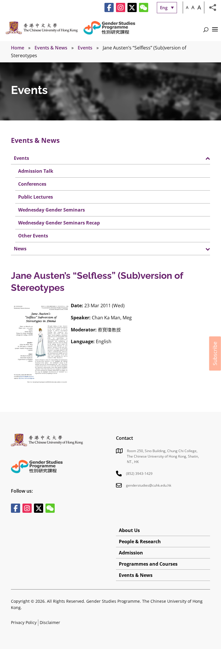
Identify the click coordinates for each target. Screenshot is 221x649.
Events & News (51, 48)
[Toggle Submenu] (200, 157)
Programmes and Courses (148, 564)
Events (85, 48)
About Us (129, 530)
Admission (131, 553)
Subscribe (215, 353)
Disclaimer (50, 622)
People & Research (140, 541)
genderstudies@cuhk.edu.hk (148, 485)
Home (17, 48)
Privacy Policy (24, 622)
